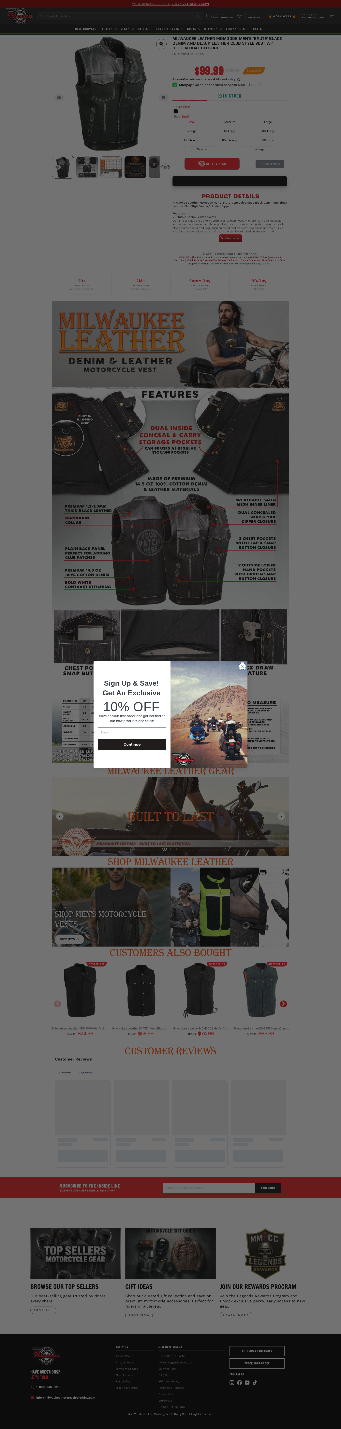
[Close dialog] (242, 666)
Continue (132, 744)
